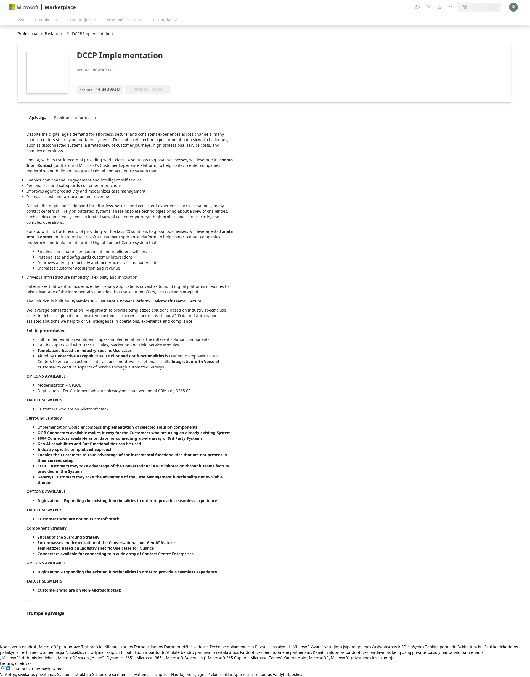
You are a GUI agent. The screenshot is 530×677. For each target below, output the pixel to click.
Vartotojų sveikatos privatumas (28, 674)
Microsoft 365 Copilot (228, 657)
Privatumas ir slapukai (150, 674)
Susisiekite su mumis (110, 674)
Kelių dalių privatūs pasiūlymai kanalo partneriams (437, 652)
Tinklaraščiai (92, 646)
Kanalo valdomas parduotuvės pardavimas (352, 652)
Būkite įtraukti (470, 646)
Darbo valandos (148, 646)
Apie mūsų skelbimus (252, 674)
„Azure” (97, 657)
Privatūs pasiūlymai (272, 646)
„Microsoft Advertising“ (185, 657)
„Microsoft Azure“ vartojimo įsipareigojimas (331, 646)
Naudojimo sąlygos (188, 674)
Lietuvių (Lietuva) (15, 663)
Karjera (289, 657)
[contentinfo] (68, 34)
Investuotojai (384, 657)
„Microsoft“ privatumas (350, 657)
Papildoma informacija (75, 117)
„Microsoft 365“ (149, 657)
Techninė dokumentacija (232, 646)
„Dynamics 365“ (119, 657)
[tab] (39, 117)
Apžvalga (37, 117)
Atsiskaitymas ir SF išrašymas (398, 646)
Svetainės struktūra (74, 674)
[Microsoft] (24, 7)
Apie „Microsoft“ (313, 657)
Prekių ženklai (219, 674)
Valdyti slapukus (287, 674)
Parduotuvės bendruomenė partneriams (276, 652)
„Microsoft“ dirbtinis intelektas (27, 657)
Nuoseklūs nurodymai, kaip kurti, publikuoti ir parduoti (114, 652)
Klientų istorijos (119, 646)
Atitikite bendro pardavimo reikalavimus (202, 652)
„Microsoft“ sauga (72, 657)
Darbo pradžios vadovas (186, 646)
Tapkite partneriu (440, 646)
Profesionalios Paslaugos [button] (40, 33)
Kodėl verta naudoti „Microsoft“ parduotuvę (40, 646)
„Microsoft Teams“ (265, 657)
